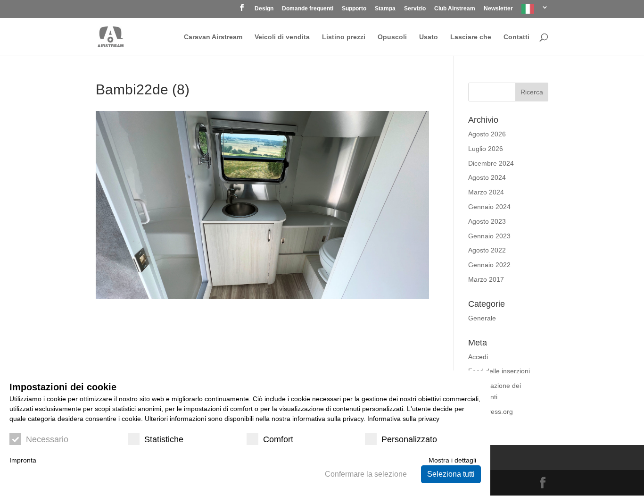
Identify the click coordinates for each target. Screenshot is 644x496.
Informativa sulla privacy (403, 418)
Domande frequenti (307, 9)
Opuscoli (392, 37)
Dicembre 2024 (491, 163)
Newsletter (498, 9)
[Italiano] (534, 11)
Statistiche (163, 439)
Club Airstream (454, 9)
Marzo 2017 (486, 279)
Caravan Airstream (213, 37)
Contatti (516, 37)
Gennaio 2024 (489, 206)
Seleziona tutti (451, 474)
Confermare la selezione (366, 474)
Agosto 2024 (487, 177)
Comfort (278, 439)
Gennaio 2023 (489, 236)
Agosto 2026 (487, 134)
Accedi (478, 357)
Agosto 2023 (487, 221)
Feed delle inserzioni (499, 371)
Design (264, 9)
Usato (428, 37)
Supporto (354, 9)
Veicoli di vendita (282, 37)
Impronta (22, 460)
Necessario (47, 439)
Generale (482, 318)
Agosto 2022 (487, 250)
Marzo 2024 (486, 192)
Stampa (385, 9)
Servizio (415, 9)
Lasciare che (470, 37)
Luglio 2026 (485, 148)
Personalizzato (409, 439)
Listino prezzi (343, 37)
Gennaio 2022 (489, 265)
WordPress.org (490, 411)
